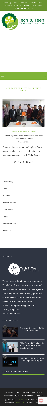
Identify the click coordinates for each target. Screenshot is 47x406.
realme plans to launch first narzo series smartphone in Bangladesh (32, 359)
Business (8, 5)
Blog (40, 5)
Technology (7, 3)
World (16, 5)
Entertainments (9, 223)
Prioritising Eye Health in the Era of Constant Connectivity (32, 329)
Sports (33, 3)
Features (33, 131)
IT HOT (33, 5)
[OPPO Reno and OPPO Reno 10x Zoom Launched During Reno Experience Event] (10, 347)
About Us (7, 230)
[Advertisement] (23, 54)
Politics (40, 3)
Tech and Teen (22, 400)
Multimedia (24, 5)
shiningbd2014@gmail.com (22, 305)
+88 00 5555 (16, 313)
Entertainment (24, 3)
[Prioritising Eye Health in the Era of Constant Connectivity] (10, 332)
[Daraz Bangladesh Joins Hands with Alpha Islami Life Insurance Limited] (23, 113)
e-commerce (23, 131)
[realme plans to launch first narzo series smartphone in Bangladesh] (10, 362)
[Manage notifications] (41, 401)
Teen (15, 3)
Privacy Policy (9, 202)
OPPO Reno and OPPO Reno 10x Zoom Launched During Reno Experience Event (32, 345)
